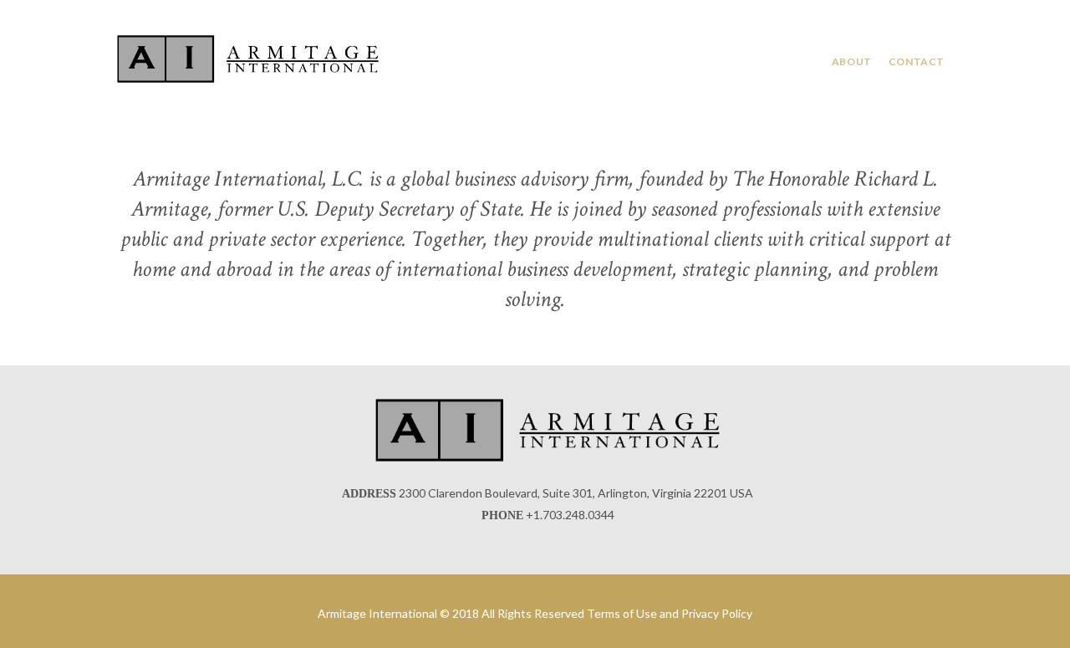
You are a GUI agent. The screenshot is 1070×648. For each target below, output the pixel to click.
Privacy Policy (716, 613)
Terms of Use (622, 613)
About (852, 61)
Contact (917, 61)
